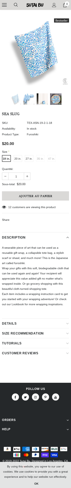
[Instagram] (35, 397)
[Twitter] (25, 397)
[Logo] (35, 5)
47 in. (51, 158)
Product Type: (10, 134)
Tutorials (12, 343)
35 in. (40, 158)
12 (9, 207)
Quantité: (7, 169)
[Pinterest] (45, 397)
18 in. (6, 158)
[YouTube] (55, 397)
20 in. (17, 158)
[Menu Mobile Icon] (4, 5)
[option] (35, 52)
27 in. (29, 158)
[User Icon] (54, 5)
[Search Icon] (16, 5)
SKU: (5, 122)
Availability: (9, 128)
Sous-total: (8, 184)
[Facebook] (15, 397)
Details (9, 323)
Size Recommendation (23, 333)
